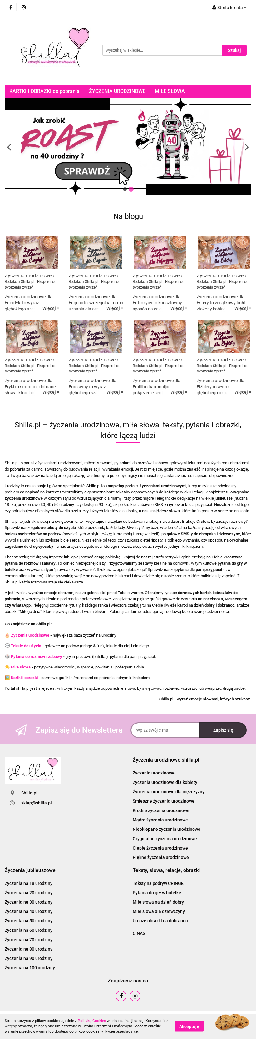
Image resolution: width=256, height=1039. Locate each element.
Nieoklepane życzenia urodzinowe (166, 829)
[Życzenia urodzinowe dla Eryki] (32, 336)
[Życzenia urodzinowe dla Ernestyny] (96, 336)
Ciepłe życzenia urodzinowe (160, 847)
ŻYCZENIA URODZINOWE (117, 91)
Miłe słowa (21, 667)
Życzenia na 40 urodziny (28, 911)
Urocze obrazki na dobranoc (160, 920)
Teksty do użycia (26, 645)
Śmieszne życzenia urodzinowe (163, 801)
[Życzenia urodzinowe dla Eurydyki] (32, 252)
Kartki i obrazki (24, 677)
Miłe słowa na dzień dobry (158, 902)
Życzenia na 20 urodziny (28, 892)
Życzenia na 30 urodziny (28, 902)
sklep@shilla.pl (36, 802)
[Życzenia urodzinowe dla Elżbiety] (224, 336)
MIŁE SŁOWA (170, 91)
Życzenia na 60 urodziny (28, 930)
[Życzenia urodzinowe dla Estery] (224, 252)
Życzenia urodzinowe (30, 635)
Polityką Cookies (92, 1021)
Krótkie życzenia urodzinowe (161, 810)
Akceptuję (189, 1026)
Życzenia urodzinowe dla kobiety (165, 782)
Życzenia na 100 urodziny (30, 967)
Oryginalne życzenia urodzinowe (165, 838)
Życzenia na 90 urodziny (28, 958)
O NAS (139, 933)
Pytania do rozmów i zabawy (36, 656)
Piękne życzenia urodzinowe (161, 857)
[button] (166, 760)
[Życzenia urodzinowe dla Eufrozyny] (160, 252)
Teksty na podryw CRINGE (158, 883)
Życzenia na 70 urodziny (28, 939)
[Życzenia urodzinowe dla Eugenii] (96, 252)
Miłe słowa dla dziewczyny (159, 911)
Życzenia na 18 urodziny (28, 883)
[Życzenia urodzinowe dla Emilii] (160, 336)
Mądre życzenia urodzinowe (160, 819)
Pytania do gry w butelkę (157, 892)
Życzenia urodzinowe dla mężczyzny (168, 791)
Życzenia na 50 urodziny (28, 920)
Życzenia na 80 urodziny (28, 948)
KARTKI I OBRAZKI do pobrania (44, 91)
